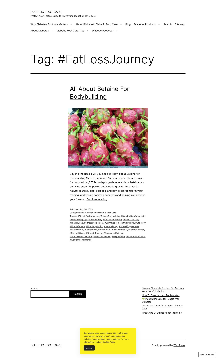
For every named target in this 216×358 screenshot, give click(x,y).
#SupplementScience (113, 233)
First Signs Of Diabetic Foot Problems (162, 312)
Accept (89, 348)
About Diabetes (39, 30)
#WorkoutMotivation (135, 236)
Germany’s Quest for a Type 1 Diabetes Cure (162, 307)
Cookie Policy (109, 342)
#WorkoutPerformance (80, 240)
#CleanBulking (95, 219)
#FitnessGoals (76, 223)
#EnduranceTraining (112, 219)
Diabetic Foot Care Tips (70, 30)
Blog (128, 24)
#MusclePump (111, 226)
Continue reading (96, 199)
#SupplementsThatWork (81, 236)
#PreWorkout (104, 229)
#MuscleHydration (94, 226)
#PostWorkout (76, 229)
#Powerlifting (90, 229)
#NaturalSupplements (129, 226)
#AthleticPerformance (88, 216)
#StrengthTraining (94, 233)
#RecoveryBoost (119, 229)
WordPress (179, 345)
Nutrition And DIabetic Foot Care (100, 212)
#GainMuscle (110, 223)
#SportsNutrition (136, 229)
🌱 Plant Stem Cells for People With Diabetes (161, 300)
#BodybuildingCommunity (133, 216)
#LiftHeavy (140, 223)
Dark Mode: (205, 354)
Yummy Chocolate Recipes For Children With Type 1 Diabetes (163, 289)
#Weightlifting (118, 236)
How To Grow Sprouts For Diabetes (161, 295)
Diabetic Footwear (102, 30)
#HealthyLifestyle (126, 223)
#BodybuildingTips (78, 219)
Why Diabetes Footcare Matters (49, 24)
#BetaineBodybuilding (109, 216)
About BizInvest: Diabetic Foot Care (97, 24)
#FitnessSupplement (93, 223)
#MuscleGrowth (77, 226)
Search (167, 24)
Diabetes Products (145, 24)
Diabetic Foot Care (45, 12)
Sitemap (179, 24)
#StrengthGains (77, 233)
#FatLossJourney (131, 219)
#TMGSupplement (102, 236)
